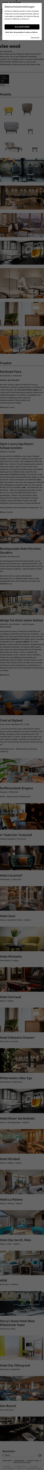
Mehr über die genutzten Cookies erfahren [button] (21, 32)
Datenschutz (35, 38)
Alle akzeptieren (22, 27)
